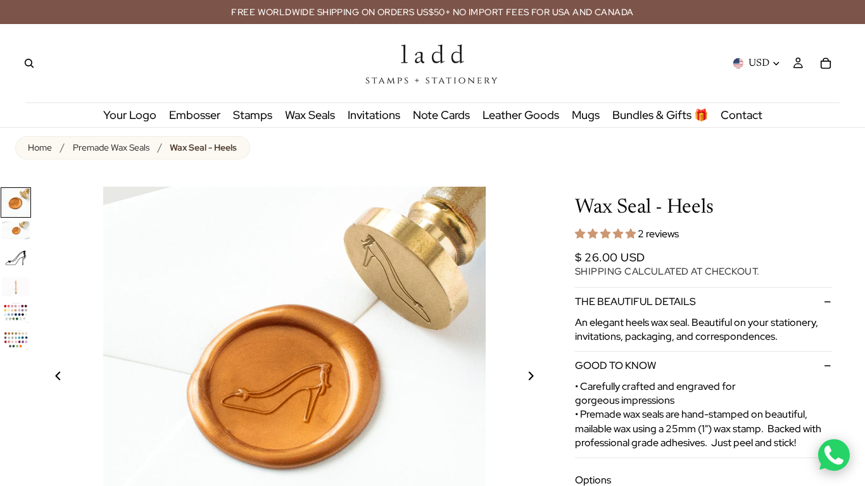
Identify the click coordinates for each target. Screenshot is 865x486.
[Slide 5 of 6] (16, 312)
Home (40, 147)
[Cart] (826, 63)
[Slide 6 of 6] (16, 339)
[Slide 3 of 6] (16, 258)
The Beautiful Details (635, 301)
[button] (606, 233)
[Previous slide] (51, 378)
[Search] (29, 63)
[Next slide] (538, 378)
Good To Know (615, 365)
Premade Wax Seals (111, 147)
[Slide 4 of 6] (16, 286)
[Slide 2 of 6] (16, 230)
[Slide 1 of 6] (16, 202)
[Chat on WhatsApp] (834, 455)
